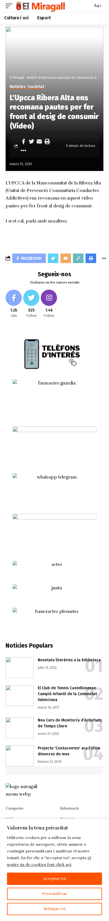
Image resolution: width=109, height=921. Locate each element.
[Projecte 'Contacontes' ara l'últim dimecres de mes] (20, 755)
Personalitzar (54, 893)
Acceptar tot (54, 878)
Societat (35, 87)
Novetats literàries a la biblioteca (69, 660)
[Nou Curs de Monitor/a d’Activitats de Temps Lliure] (20, 727)
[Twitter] (31, 304)
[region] (54, 870)
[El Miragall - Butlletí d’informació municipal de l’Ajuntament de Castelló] (40, 6)
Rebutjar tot (55, 908)
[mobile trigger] (10, 6)
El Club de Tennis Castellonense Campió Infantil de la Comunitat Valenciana (67, 694)
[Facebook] (14, 304)
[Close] (103, 823)
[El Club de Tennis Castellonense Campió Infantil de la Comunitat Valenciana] (20, 695)
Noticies (17, 87)
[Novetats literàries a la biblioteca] (20, 667)
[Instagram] (49, 304)
